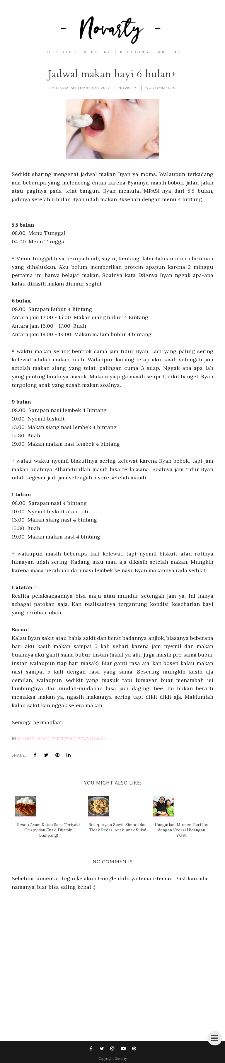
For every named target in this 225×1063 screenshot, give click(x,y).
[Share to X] (46, 755)
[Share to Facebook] (35, 755)
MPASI (43, 738)
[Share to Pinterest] (57, 755)
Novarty (121, 1059)
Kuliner (25, 738)
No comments (160, 88)
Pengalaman (92, 738)
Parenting (64, 738)
